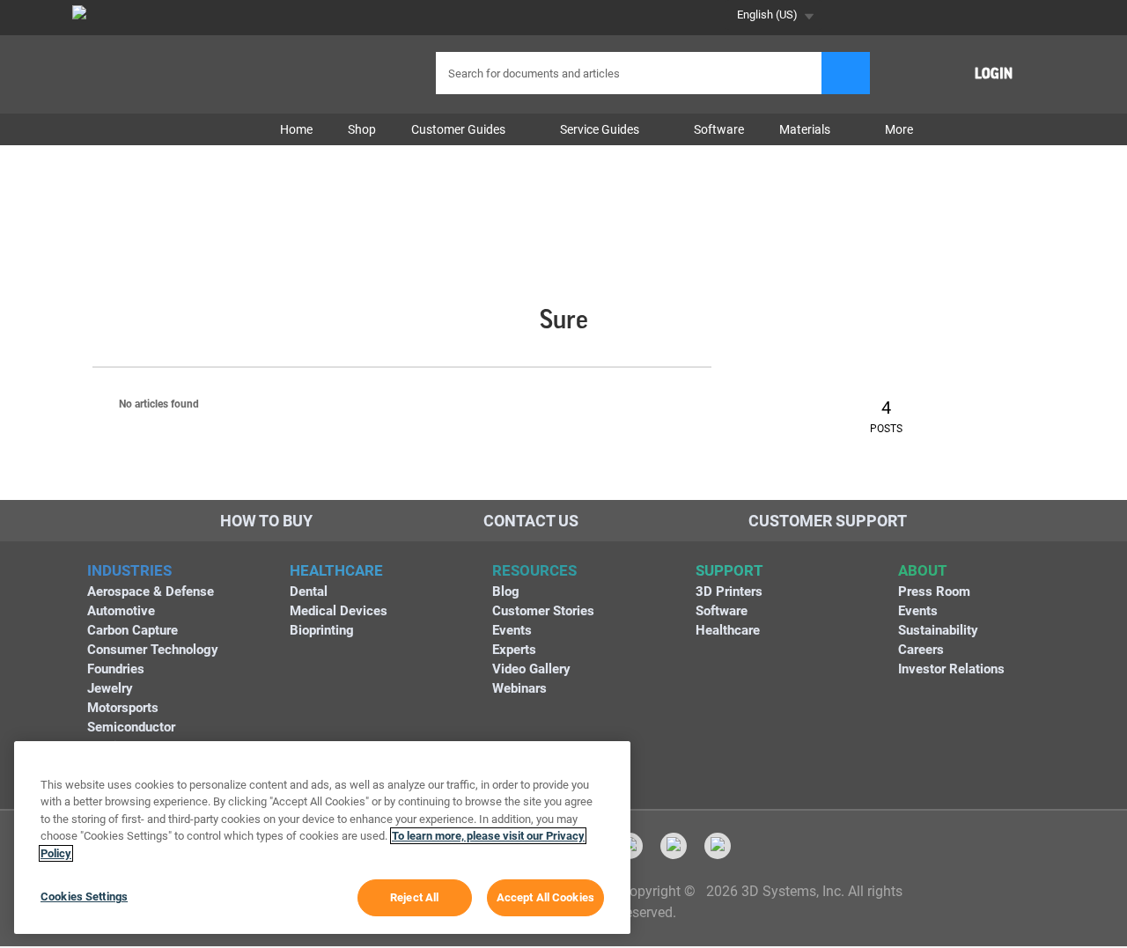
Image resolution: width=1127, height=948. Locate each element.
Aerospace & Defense (150, 591)
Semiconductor (131, 727)
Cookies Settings (84, 896)
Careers (921, 650)
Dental (309, 591)
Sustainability (938, 630)
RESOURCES (534, 570)
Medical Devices (338, 611)
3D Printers (729, 591)
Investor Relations (951, 669)
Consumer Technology (152, 650)
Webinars (519, 688)
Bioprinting (322, 630)
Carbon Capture (132, 630)
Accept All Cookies (545, 897)
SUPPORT (729, 570)
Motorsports (122, 708)
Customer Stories (543, 611)
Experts (514, 650)
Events (512, 630)
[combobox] (630, 73)
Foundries (115, 669)
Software (722, 611)
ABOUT (922, 570)
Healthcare (728, 630)
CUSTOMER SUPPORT (827, 520)
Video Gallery (531, 669)
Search (845, 73)
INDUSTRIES (129, 570)
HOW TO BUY (266, 520)
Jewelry (110, 688)
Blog (505, 591)
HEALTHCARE (336, 570)
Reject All (414, 897)
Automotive (121, 611)
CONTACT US (530, 520)
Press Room (934, 591)
